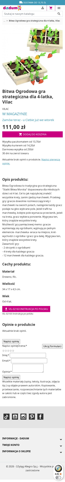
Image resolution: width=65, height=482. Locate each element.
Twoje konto (11, 445)
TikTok (6, 417)
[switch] (58, 477)
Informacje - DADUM (15, 438)
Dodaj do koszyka (32, 134)
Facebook (40, 417)
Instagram (23, 417)
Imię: (5, 355)
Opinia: (7, 371)
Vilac (5, 109)
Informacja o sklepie (16, 451)
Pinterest (32, 417)
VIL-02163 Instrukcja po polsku (26, 309)
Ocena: (22, 345)
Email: (6, 360)
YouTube (15, 417)
